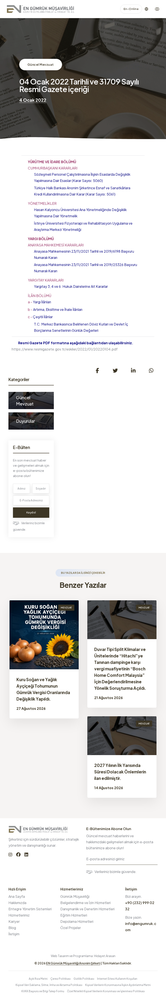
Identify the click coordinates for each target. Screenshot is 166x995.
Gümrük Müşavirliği (74, 896)
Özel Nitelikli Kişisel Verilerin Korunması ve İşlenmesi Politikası (106, 991)
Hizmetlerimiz (19, 915)
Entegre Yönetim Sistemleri (30, 909)
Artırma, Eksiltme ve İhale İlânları (55, 309)
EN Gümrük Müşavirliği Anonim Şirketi (73, 963)
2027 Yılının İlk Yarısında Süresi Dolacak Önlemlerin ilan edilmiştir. (120, 772)
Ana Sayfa (16, 896)
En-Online (131, 9)
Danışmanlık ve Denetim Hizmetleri (87, 909)
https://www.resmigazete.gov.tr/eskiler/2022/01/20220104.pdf (65, 349)
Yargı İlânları (39, 302)
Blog (12, 927)
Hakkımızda (17, 902)
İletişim (13, 934)
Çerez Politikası (60, 978)
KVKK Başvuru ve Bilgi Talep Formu (42, 991)
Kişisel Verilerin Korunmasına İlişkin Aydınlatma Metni (118, 985)
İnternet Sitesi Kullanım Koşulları (117, 978)
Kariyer (14, 921)
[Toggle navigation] (157, 9)
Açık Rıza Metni (38, 978)
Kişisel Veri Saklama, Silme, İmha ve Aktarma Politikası (49, 985)
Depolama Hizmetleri (76, 921)
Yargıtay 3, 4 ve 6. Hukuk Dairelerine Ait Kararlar (71, 286)
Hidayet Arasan (104, 956)
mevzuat (66, 607)
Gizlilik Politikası (83, 978)
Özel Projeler (70, 927)
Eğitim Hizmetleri (73, 915)
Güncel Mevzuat (40, 64)
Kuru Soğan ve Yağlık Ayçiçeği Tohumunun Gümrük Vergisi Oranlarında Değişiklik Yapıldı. (43, 689)
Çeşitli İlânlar (40, 316)
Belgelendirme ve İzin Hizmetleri (85, 902)
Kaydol (31, 512)
